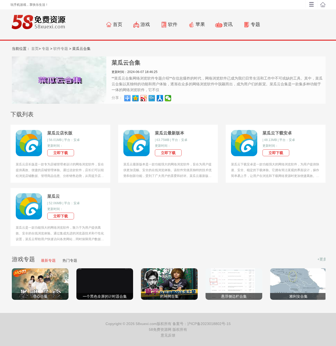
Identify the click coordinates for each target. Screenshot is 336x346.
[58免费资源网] (37, 24)
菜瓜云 (53, 196)
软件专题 (60, 48)
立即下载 (60, 153)
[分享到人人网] (160, 98)
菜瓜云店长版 (59, 133)
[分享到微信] (168, 98)
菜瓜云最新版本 (169, 133)
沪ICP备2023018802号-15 (209, 324)
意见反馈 (168, 335)
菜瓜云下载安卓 (277, 133)
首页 (35, 48)
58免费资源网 (160, 329)
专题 (45, 48)
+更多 (322, 259)
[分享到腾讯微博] (152, 98)
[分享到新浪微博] (143, 98)
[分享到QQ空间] (135, 98)
